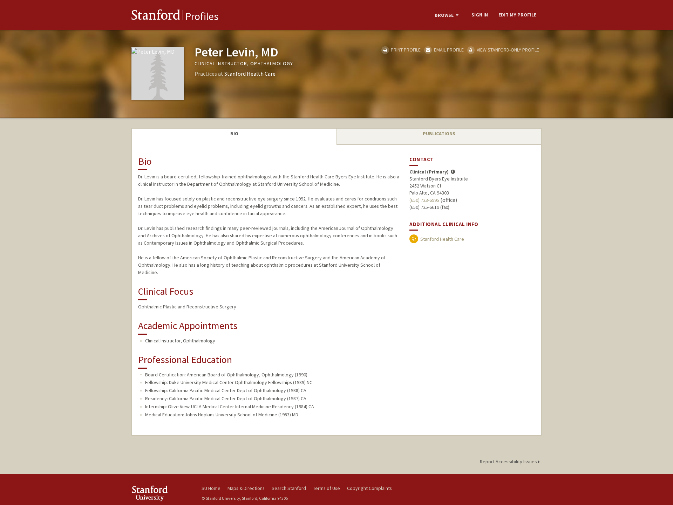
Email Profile (448, 50)
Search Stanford (289, 488)
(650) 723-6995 (424, 200)
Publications (439, 133)
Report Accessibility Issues (509, 461)
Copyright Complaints (369, 488)
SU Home (211, 488)
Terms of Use (326, 488)
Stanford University (161, 493)
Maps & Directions (246, 488)
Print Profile (405, 50)
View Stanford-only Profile (507, 50)
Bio (234, 133)
